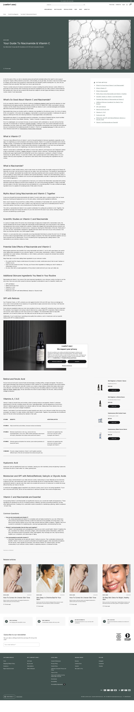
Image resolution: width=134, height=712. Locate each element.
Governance (54, 679)
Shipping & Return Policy (9, 663)
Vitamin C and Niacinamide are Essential (107, 122)
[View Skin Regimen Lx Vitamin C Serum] (100, 386)
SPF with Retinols (101, 106)
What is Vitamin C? (101, 88)
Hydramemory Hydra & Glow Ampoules (30, 128)
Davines (77, 661)
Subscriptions (30, 666)
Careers (77, 666)
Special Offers (68, 9)
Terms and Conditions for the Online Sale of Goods (58, 675)
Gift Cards (29, 661)
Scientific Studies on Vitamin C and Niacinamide (109, 96)
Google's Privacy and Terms (69, 357)
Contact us (5, 666)
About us (86, 9)
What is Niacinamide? (102, 91)
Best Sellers (58, 9)
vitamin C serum (26, 151)
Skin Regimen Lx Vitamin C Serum (117, 381)
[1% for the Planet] (128, 637)
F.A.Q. (4, 661)
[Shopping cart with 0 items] (130, 4)
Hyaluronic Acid (100, 115)
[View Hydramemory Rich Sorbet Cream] (100, 418)
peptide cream (17, 487)
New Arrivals (48, 9)
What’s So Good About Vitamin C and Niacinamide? (110, 85)
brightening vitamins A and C (42, 103)
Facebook (101, 663)
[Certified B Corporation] (119, 637)
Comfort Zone (78, 663)
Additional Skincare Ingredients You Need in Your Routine (109, 103)
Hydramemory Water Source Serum (117, 429)
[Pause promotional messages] (131, 1)
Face (76, 9)
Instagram (101, 661)
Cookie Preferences (56, 661)
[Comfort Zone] (9, 4)
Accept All (77, 361)
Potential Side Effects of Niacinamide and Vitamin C (110, 99)
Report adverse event (8, 668)
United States (9, 696)
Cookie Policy (56, 357)
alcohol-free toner (48, 127)
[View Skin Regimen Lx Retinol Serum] (100, 402)
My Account (30, 663)
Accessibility (54, 681)
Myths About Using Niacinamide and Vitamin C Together (111, 93)
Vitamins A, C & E (101, 112)
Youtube (101, 666)
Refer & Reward (31, 668)
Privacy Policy (54, 663)
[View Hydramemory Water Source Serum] (100, 434)
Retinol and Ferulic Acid (102, 109)
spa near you (71, 1)
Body (80, 9)
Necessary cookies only (57, 361)
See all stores (19, 696)
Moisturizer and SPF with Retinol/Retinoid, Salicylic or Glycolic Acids (110, 118)
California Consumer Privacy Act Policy (58, 669)
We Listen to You (79, 668)
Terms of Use (54, 672)
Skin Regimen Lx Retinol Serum (116, 397)
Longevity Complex (30, 123)
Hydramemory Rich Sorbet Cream (117, 413)
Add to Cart (114, 390)
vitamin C (27, 113)
